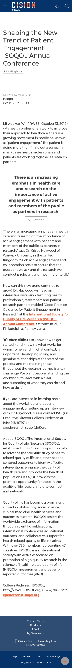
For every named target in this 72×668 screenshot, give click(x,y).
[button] (57, 6)
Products (35, 625)
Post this (38, 220)
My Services (34, 633)
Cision (41, 662)
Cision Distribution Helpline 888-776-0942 (36, 643)
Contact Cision (35, 621)
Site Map (26, 656)
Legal (15, 656)
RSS (38, 656)
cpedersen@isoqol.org (21, 595)
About (35, 629)
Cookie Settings (52, 656)
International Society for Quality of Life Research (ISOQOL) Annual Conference (36, 319)
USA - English (12, 71)
